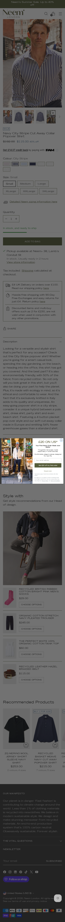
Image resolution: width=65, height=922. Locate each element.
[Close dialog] (61, 440)
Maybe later (48, 471)
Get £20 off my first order (48, 465)
